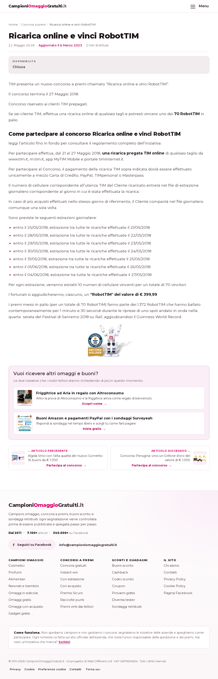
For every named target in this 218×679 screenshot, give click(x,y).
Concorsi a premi (33, 24)
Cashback (120, 572)
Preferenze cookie (52, 669)
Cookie (29, 669)
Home (13, 24)
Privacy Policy (175, 579)
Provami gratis (123, 593)
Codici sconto (123, 579)
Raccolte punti (72, 600)
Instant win (69, 572)
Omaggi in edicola (23, 593)
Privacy (15, 669)
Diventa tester (123, 600)
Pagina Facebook (178, 593)
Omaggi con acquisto (26, 607)
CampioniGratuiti (46, 505)
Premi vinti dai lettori (76, 607)
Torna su (93, 669)
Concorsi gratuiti (73, 565)
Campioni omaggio (26, 560)
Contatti (170, 572)
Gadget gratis (19, 613)
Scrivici (64, 642)
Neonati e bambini (24, 586)
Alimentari (17, 579)
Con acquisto (70, 586)
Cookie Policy (174, 586)
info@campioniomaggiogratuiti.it (88, 545)
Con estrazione (72, 579)
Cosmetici (16, 565)
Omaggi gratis (20, 600)
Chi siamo (171, 565)
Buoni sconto (122, 565)
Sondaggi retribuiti (127, 607)
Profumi (15, 572)
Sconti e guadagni (130, 560)
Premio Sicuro (71, 593)
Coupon (118, 586)
